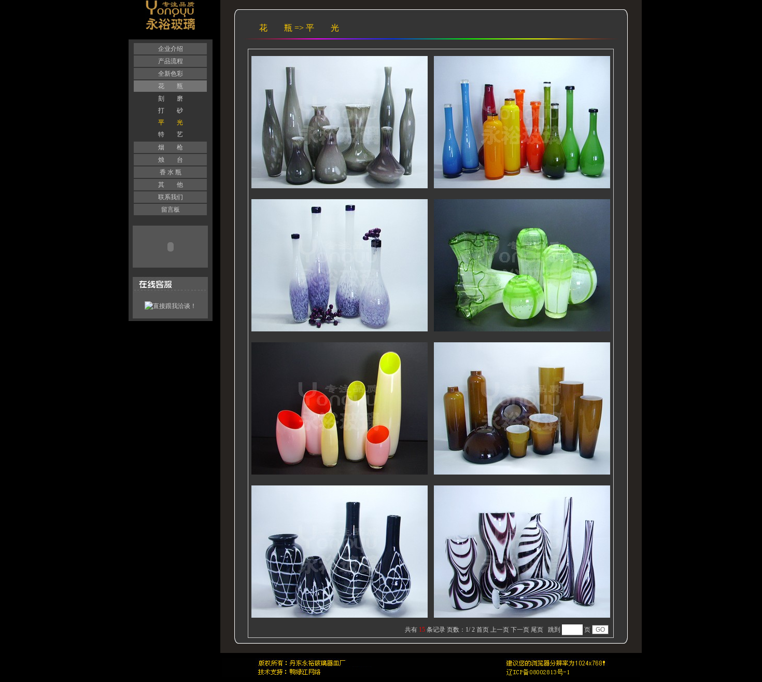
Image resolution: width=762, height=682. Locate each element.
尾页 (537, 629)
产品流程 (170, 61)
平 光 (170, 122)
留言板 (170, 209)
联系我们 (170, 197)
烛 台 (170, 159)
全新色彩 (170, 73)
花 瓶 (170, 86)
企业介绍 (170, 48)
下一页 (520, 629)
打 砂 (170, 110)
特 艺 (170, 134)
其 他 (170, 184)
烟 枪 (170, 147)
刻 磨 (170, 98)
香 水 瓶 (170, 172)
